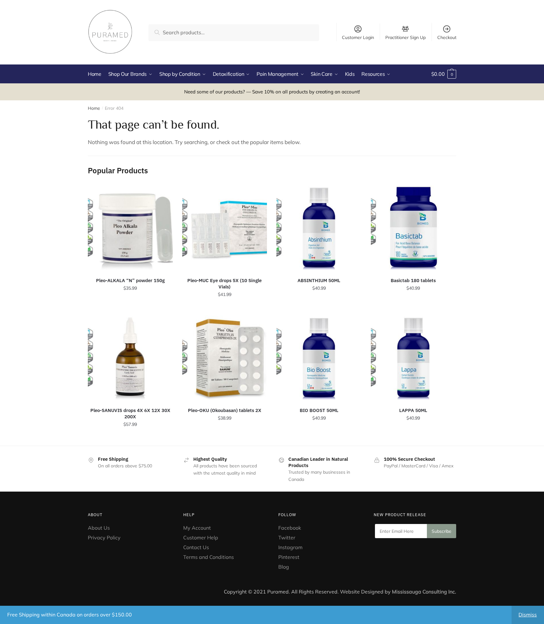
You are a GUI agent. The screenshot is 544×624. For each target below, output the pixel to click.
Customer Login (358, 37)
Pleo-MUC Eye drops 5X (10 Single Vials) (224, 283)
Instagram (290, 547)
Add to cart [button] (130, 308)
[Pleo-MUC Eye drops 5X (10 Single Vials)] (224, 228)
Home (94, 108)
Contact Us (196, 547)
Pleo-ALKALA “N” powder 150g (130, 280)
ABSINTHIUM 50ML (319, 280)
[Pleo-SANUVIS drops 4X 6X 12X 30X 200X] (130, 357)
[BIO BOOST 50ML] (318, 357)
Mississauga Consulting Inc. (424, 591)
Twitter (286, 537)
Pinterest (289, 557)
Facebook (289, 528)
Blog (283, 567)
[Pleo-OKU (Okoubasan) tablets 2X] (224, 357)
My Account (197, 528)
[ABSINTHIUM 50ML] (318, 228)
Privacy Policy (104, 537)
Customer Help (200, 537)
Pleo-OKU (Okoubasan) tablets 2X (224, 410)
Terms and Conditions (208, 557)
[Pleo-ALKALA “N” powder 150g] (130, 228)
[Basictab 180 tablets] (413, 228)
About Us (99, 528)
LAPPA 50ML (413, 410)
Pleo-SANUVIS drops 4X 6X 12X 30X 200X (130, 413)
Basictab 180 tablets (413, 280)
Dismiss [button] (527, 614)
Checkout (446, 37)
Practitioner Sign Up (405, 37)
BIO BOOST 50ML (319, 410)
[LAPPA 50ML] (413, 357)
